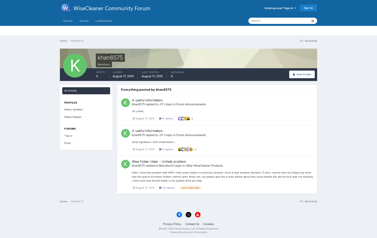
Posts (67, 142)
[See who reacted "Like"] (182, 118)
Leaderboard (104, 20)
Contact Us (192, 224)
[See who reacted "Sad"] (190, 149)
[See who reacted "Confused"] (185, 118)
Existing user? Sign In (280, 8)
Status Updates (294, 20)
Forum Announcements (191, 104)
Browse (68, 20)
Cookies (208, 224)
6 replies (167, 118)
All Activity (70, 90)
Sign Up (308, 7)
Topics (68, 135)
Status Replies (72, 116)
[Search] (312, 21)
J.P (161, 104)
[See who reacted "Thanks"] (180, 118)
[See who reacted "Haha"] (188, 118)
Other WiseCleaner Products (204, 165)
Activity (84, 20)
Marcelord (165, 165)
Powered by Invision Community (188, 232)
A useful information (147, 100)
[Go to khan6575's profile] (125, 102)
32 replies (168, 187)
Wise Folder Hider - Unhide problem (159, 162)
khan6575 (138, 104)
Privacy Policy (172, 224)
